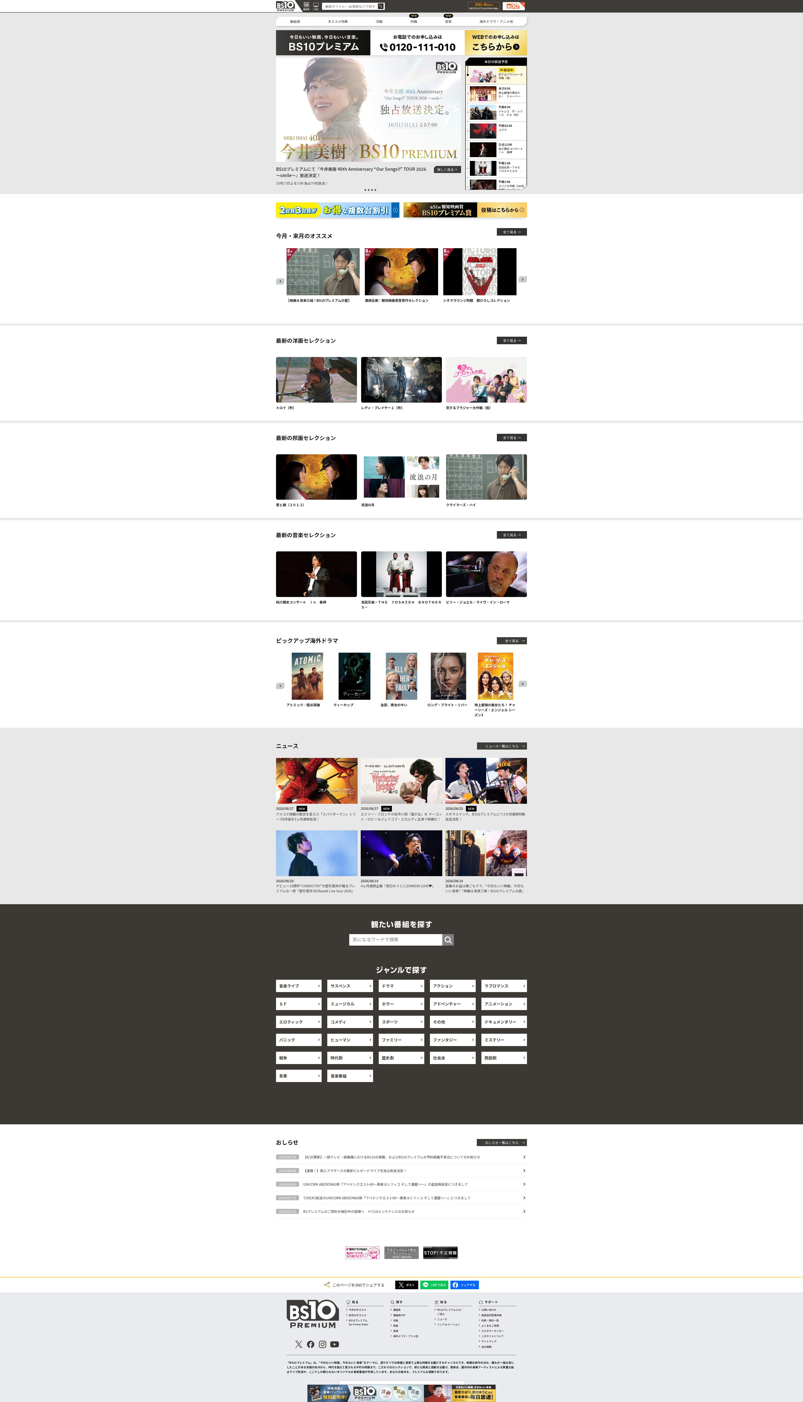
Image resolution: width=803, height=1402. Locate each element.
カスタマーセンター (492, 1331)
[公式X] (298, 1344)
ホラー (388, 1004)
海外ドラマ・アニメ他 (496, 21)
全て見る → (512, 231)
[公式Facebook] (310, 1344)
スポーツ (390, 1022)
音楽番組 (339, 1075)
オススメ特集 (338, 21)
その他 (439, 1022)
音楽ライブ (289, 986)
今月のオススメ (357, 1309)
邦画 (413, 21)
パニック (287, 1040)
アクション (443, 986)
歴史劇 (388, 1057)
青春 (283, 1075)
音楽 (448, 21)
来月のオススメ (357, 1315)
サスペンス (340, 986)
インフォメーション (448, 1324)
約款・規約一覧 (490, 1320)
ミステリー (494, 1040)
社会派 (439, 1057)
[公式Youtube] (334, 1344)
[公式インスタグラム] (322, 1344)
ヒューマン (340, 1040)
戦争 (283, 1057)
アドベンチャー (447, 1004)
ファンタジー (445, 1040)
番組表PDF (399, 1315)
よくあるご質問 (490, 1325)
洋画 (379, 21)
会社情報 (486, 1346)
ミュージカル (342, 1004)
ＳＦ (283, 1004)
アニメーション (498, 1004)
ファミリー (392, 1040)
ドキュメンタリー (500, 1022)
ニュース (442, 1319)
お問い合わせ (488, 1309)
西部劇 (490, 1057)
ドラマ (388, 986)
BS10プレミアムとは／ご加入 (450, 1311)
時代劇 (337, 1057)
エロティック (291, 1022)
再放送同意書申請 (491, 1315)
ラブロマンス (496, 986)
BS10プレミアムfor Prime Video (358, 1322)
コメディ (338, 1022)
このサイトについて (492, 1336)
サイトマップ (488, 1341)
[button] (281, 109)
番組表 (295, 21)
